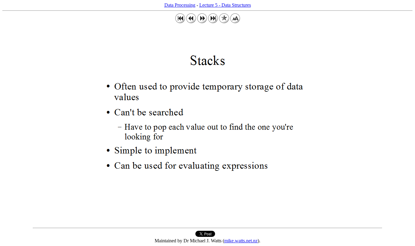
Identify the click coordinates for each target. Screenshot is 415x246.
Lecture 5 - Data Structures (225, 5)
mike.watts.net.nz (241, 240)
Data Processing (179, 5)
